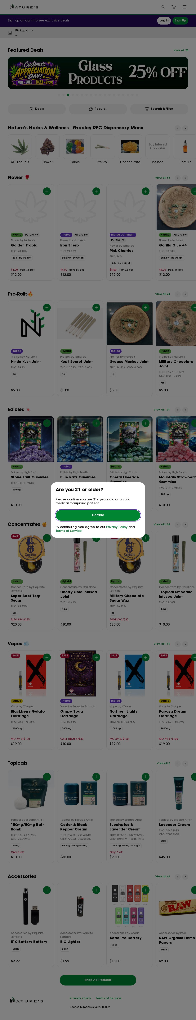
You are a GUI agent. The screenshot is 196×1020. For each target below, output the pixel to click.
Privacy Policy (116, 527)
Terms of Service (69, 531)
